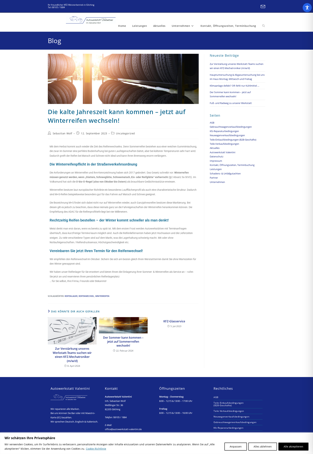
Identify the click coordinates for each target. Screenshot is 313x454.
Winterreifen (102, 296)
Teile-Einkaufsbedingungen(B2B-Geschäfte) (229, 404)
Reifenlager (71, 296)
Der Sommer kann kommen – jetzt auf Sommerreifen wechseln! (123, 342)
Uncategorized (125, 133)
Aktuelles (215, 148)
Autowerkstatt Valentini (222, 152)
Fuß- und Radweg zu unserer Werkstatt (231, 103)
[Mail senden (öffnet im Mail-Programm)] (262, 6)
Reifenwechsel (86, 296)
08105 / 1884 (116, 417)
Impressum (216, 160)
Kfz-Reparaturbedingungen (224, 131)
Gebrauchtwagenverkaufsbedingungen (231, 126)
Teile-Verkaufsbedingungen (224, 143)
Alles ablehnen (263, 446)
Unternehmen (217, 182)
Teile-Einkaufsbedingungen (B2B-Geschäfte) (233, 139)
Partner (214, 177)
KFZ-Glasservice (174, 321)
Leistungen (216, 169)
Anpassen (236, 446)
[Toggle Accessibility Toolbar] (307, 7)
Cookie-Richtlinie (96, 448)
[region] (156, 443)
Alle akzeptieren (293, 446)
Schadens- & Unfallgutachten (225, 173)
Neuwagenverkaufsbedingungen (227, 135)
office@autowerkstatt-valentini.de (123, 429)
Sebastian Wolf (62, 133)
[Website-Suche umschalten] (263, 26)
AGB (212, 122)
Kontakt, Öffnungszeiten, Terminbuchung (232, 165)
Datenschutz (216, 156)
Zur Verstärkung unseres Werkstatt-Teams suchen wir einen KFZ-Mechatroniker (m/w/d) (72, 355)
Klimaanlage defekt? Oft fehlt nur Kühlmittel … (234, 85)
